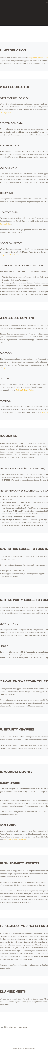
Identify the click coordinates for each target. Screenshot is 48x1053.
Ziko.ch (15, 1048)
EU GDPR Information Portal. (16, 840)
